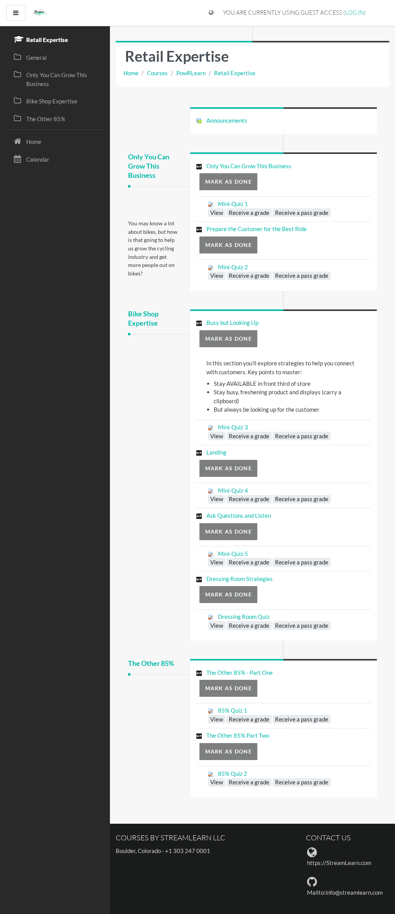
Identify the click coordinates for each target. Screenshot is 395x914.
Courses (157, 72)
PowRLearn (191, 72)
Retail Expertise (234, 72)
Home (130, 72)
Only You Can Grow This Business (148, 166)
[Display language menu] (211, 12)
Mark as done (228, 181)
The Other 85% (151, 663)
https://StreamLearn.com (339, 862)
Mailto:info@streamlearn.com (345, 892)
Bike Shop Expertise (143, 318)
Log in (354, 12)
